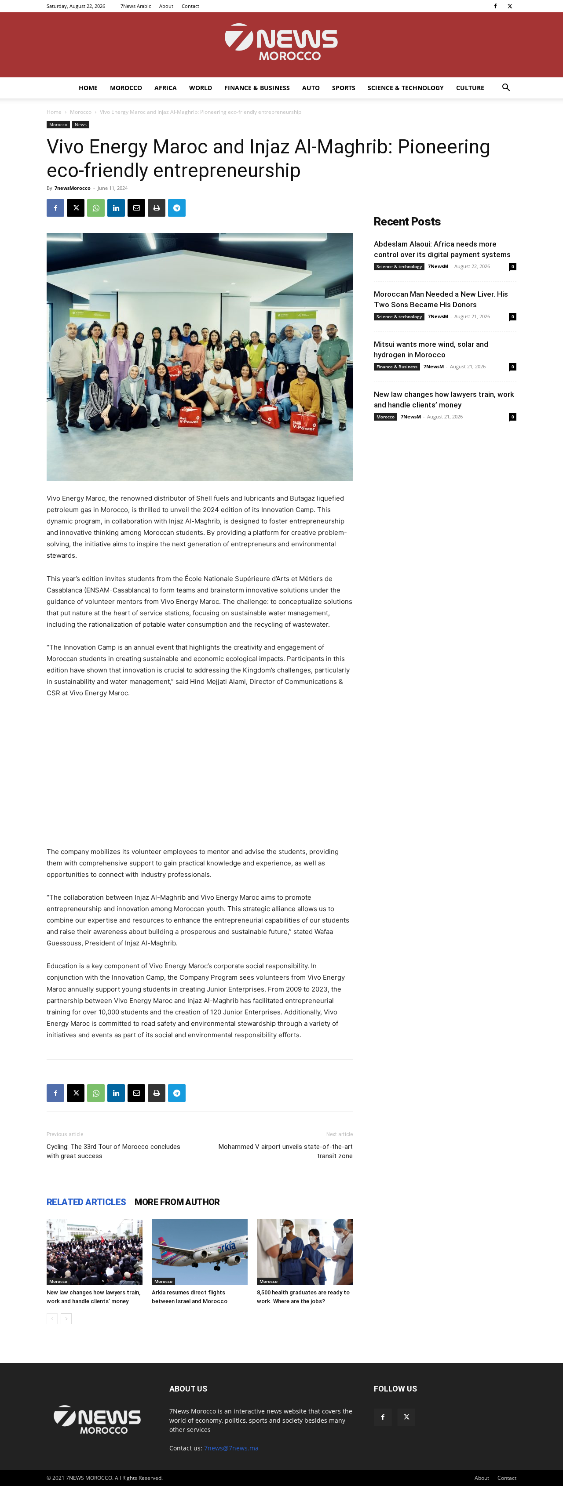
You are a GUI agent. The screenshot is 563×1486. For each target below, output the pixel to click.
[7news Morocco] (281, 44)
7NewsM (438, 266)
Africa (165, 88)
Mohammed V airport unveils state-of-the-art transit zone (286, 1151)
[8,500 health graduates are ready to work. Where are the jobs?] (305, 1252)
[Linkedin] (116, 208)
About (166, 6)
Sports (343, 88)
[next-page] (66, 1318)
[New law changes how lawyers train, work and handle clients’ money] (95, 1252)
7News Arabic (136, 6)
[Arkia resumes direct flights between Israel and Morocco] (200, 1252)
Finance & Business (257, 88)
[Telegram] (177, 208)
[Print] (156, 208)
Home (88, 88)
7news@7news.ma (231, 1448)
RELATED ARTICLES (86, 1202)
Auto (311, 88)
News (81, 124)
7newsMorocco (73, 188)
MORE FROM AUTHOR (177, 1202)
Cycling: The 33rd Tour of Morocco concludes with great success (113, 1151)
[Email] (136, 208)
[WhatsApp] (96, 208)
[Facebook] (495, 6)
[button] (505, 88)
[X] (509, 6)
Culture (470, 88)
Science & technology (406, 88)
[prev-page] (52, 1318)
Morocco (126, 88)
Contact (190, 6)
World (200, 88)
